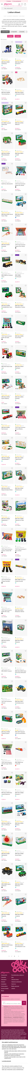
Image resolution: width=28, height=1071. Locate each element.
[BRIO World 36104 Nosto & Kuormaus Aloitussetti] (15, 674)
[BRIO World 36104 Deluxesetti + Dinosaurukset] (15, 65)
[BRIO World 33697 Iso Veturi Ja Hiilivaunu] (2, 826)
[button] (2, 4)
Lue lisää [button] (25, 26)
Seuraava (18, 956)
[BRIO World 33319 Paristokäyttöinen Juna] (15, 948)
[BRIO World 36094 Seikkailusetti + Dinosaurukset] (2, 521)
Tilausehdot (3, 977)
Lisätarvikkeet (21, 16)
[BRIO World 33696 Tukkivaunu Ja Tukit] (15, 521)
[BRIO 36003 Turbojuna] (2, 674)
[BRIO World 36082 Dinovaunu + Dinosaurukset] (15, 795)
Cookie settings (4, 986)
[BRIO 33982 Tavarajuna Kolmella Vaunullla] (15, 582)
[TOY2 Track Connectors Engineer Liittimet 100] (2, 552)
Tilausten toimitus (15, 979)
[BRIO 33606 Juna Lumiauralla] (15, 765)
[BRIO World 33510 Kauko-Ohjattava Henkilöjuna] (2, 400)
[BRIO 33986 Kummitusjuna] (15, 278)
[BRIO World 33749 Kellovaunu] (2, 643)
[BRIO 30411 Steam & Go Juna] (2, 369)
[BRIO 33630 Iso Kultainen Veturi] (2, 278)
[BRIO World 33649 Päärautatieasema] (2, 156)
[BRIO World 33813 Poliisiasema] (2, 65)
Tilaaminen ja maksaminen (16, 981)
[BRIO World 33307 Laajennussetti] (15, 461)
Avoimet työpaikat (4, 988)
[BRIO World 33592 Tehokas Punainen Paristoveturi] (2, 735)
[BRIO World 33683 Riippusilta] (2, 917)
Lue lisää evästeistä (6, 1061)
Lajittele (17, 36)
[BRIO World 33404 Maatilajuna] (15, 369)
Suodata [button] (10, 36)
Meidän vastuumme (15, 986)
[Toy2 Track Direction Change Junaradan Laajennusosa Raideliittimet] (2, 582)
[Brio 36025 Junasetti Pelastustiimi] (2, 126)
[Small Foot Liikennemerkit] (2, 187)
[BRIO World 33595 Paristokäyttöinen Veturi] (2, 308)
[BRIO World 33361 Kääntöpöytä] (2, 856)
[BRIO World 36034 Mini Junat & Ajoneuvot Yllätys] (2, 795)
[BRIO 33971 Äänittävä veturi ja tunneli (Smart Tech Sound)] (15, 735)
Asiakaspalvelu (4, 975)
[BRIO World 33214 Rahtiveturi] (15, 887)
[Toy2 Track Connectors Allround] (2, 704)
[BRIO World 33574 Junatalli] (15, 156)
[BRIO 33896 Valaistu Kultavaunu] (2, 887)
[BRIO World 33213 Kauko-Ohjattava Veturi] (2, 948)
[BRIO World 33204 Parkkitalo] (15, 400)
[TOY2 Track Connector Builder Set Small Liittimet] (2, 339)
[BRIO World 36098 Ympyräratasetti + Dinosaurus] (2, 461)
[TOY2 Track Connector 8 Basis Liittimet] (15, 552)
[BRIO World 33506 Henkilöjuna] (15, 217)
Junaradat (21, 31)
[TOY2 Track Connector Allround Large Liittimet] (2, 765)
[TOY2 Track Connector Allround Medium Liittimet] (15, 430)
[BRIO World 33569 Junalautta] (15, 917)
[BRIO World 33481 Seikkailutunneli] (15, 491)
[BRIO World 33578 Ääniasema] (15, 643)
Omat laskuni (3, 979)
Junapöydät (14, 31)
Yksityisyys (13, 984)
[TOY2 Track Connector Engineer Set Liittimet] (15, 247)
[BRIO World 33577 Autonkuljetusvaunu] (15, 704)
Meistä (2, 990)
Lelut (5, 16)
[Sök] (3, 8)
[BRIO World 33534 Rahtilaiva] (15, 826)
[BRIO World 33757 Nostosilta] (2, 247)
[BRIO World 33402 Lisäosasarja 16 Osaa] (15, 95)
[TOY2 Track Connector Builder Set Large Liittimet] (2, 613)
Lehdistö (13, 988)
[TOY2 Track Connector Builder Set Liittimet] (15, 187)
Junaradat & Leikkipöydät (12, 16)
